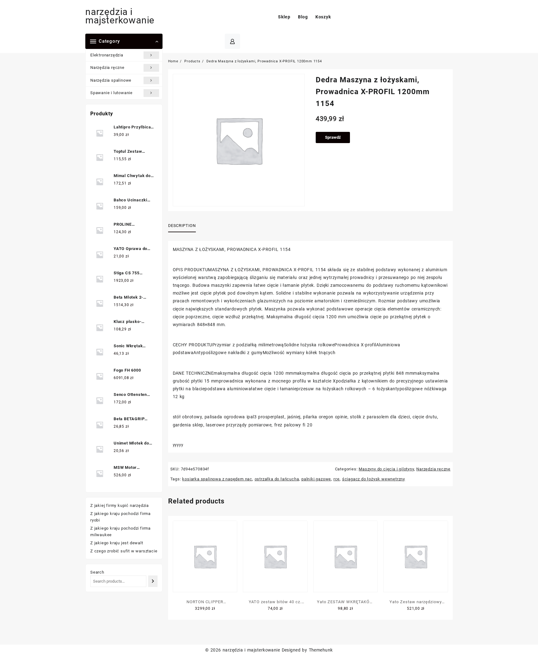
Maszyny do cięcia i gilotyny (386, 469)
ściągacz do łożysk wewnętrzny (373, 479)
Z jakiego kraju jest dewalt (116, 543)
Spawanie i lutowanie (111, 92)
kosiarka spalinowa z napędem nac (217, 479)
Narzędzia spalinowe (110, 80)
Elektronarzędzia (106, 55)
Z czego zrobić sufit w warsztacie (123, 551)
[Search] (152, 581)
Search (97, 572)
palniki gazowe (316, 479)
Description (182, 225)
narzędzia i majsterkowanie (119, 16)
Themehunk (321, 649)
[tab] (184, 226)
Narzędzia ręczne (107, 67)
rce (336, 479)
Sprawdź (333, 137)
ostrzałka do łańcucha (277, 479)
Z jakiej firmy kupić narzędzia (119, 505)
